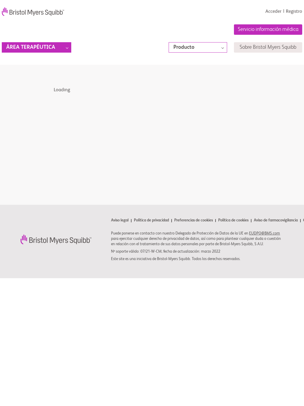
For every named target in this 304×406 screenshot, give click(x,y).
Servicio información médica (268, 29)
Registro (294, 11)
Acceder (273, 11)
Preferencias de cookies (193, 220)
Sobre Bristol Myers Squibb (268, 47)
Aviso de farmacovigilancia (276, 220)
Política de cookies (233, 220)
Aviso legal (120, 220)
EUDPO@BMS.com (264, 233)
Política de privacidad (151, 220)
